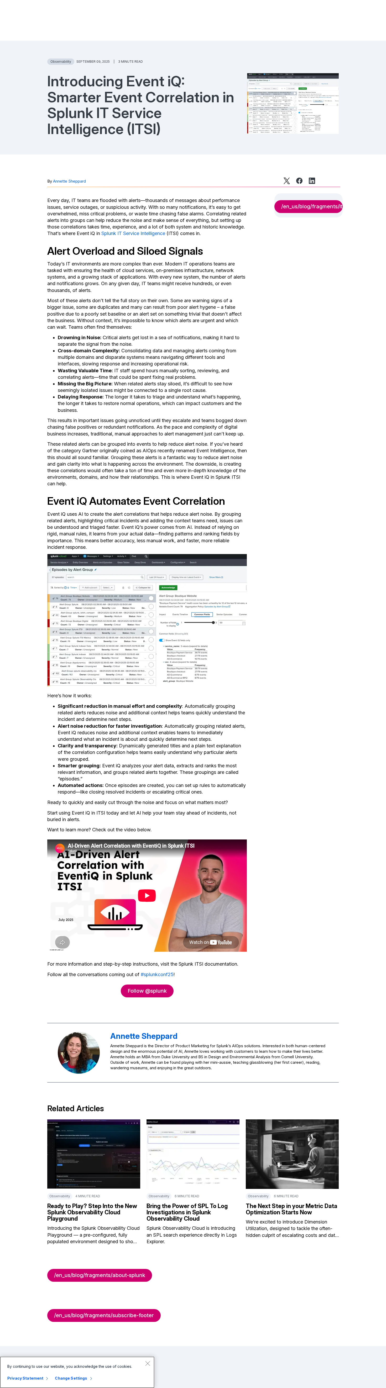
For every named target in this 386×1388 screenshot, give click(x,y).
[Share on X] (287, 181)
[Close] (147, 1363)
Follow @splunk (147, 991)
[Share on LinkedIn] (312, 181)
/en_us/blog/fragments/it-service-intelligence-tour (312, 206)
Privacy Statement (25, 1378)
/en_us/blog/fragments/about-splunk (99, 1275)
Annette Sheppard (69, 181)
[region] (77, 1372)
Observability (60, 61)
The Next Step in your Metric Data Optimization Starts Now (291, 1209)
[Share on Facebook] (299, 181)
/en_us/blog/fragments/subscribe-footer (104, 1315)
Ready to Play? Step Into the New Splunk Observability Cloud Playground (92, 1212)
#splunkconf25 (157, 974)
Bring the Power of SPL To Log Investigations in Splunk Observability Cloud (187, 1212)
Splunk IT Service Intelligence (133, 233)
